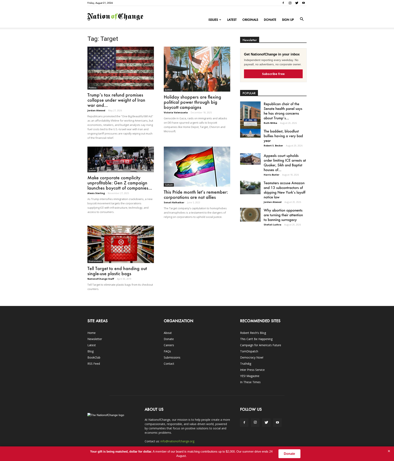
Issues (213, 20)
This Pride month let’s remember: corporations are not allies (196, 194)
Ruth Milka (270, 122)
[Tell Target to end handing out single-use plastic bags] (120, 244)
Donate (270, 20)
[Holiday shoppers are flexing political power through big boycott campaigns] (197, 69)
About (168, 333)
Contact (169, 364)
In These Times (250, 382)
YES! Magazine (249, 376)
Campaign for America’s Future (260, 345)
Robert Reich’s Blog (253, 333)
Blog (90, 351)
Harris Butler (271, 174)
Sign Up (288, 20)
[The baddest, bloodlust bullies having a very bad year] (250, 133)
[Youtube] (303, 3)
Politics (92, 87)
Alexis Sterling (96, 193)
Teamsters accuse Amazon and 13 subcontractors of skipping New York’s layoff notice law (284, 189)
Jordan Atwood (96, 110)
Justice (168, 89)
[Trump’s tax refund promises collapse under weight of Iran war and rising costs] (120, 68)
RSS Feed (93, 364)
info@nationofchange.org (177, 441)
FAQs (167, 351)
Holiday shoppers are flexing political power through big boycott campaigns (192, 102)
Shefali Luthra (272, 224)
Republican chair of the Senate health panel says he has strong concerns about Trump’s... (283, 110)
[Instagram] (290, 3)
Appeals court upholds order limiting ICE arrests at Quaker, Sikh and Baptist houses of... (285, 162)
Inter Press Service (252, 370)
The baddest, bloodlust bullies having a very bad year (283, 136)
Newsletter (94, 339)
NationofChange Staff (100, 278)
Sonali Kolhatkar (174, 202)
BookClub (93, 357)
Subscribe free (273, 74)
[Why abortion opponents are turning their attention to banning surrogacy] (250, 215)
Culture (169, 184)
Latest (232, 20)
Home (91, 333)
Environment (95, 261)
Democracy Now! (251, 357)
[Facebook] (283, 3)
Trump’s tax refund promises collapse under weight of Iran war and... (116, 100)
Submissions (172, 357)
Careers (169, 345)
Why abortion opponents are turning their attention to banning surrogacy (283, 215)
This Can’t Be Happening (256, 339)
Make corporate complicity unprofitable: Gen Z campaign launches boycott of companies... (119, 183)
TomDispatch (249, 351)
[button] (302, 19)
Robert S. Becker (273, 145)
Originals (250, 20)
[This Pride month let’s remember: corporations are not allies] (197, 167)
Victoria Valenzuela (176, 112)
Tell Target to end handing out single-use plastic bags (117, 271)
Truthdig (245, 364)
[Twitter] (297, 3)
